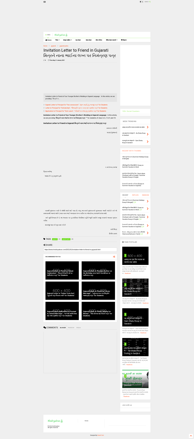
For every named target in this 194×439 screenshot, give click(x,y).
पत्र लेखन (78, 40)
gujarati (53, 46)
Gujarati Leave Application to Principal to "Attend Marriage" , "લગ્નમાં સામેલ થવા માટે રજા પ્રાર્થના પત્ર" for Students (62, 313)
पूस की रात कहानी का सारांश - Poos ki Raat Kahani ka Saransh (135, 382)
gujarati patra (64, 46)
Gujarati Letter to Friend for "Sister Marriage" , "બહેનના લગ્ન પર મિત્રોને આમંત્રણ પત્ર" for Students (96, 293)
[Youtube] (44, 2)
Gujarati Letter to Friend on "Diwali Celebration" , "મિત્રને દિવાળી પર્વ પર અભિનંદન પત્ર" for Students (60, 273)
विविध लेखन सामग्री (111, 40)
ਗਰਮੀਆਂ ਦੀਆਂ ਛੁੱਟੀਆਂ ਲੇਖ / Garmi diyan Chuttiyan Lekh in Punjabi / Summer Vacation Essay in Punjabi (133, 175)
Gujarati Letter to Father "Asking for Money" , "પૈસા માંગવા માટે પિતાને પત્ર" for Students (97, 313)
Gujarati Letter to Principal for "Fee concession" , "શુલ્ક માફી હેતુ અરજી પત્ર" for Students (76, 105)
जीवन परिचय (99, 40)
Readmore (128, 273)
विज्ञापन (125, 40)
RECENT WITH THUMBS (131, 151)
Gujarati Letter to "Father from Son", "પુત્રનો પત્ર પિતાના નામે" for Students (61, 294)
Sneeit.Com (100, 435)
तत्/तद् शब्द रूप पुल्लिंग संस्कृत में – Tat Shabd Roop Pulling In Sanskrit (135, 351)
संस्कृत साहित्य (66, 40)
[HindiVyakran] (60, 35)
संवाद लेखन (89, 40)
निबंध (56, 40)
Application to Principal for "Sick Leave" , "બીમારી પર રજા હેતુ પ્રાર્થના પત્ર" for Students (75, 111)
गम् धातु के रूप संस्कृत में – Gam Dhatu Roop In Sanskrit (134, 321)
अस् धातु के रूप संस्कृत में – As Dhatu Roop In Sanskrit (134, 291)
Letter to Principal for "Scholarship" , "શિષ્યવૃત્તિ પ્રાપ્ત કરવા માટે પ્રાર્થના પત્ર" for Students (76, 108)
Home (49, 40)
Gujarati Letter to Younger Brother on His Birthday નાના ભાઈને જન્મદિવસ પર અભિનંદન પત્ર (97, 273)
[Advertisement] (80, 18)
